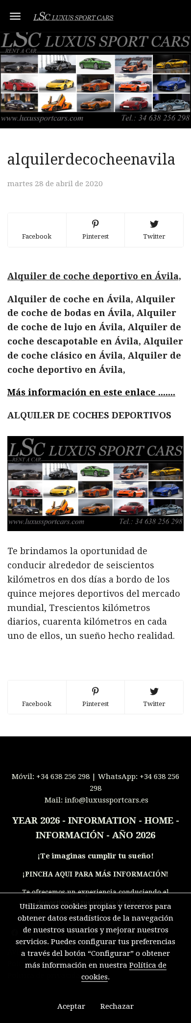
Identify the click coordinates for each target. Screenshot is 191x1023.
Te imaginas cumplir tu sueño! (97, 856)
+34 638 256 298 (63, 776)
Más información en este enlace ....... (91, 392)
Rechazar (117, 1006)
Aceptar (71, 1006)
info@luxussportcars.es (106, 800)
